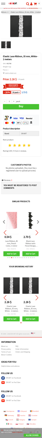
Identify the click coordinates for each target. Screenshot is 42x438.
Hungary (22, 420)
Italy (10, 424)
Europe (33, 420)
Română (36, 411)
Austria (22, 415)
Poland (21, 424)
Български (10, 411)
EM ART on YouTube (13, 382)
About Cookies (6, 355)
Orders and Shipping (22, 352)
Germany (11, 415)
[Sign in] (31, 4)
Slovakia (33, 424)
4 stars (24, 145)
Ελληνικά (24, 411)
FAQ (16, 346)
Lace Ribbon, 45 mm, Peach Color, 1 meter (11, 243)
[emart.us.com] (12, 3)
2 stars (14, 145)
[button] (7, 257)
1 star (10, 145)
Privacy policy (6, 349)
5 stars (29, 145)
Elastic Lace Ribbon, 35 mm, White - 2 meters (11, 308)
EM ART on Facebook (13, 378)
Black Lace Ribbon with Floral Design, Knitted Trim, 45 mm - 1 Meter (30, 243)
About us (4, 346)
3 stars (19, 145)
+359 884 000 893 (32, 8)
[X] (2, 430)
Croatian (34, 415)
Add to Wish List (10, 73)
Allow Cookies (32, 435)
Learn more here (17, 432)
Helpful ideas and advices (10, 366)
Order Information (22, 349)
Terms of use (6, 352)
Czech (11, 420)
